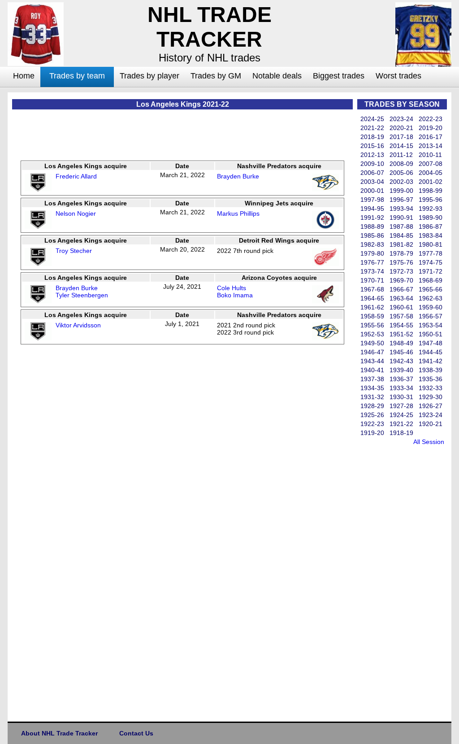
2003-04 (372, 181)
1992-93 (430, 208)
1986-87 (430, 226)
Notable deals (277, 75)
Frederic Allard (76, 176)
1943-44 (372, 361)
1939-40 (401, 370)
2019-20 (430, 127)
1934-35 (372, 388)
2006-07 (372, 172)
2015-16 (372, 145)
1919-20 (372, 432)
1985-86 (372, 235)
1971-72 (430, 271)
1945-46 (401, 352)
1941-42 (430, 361)
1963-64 (401, 298)
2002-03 (401, 181)
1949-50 (372, 343)
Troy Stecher (74, 250)
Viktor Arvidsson (78, 325)
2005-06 (401, 172)
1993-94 (401, 208)
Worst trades (398, 75)
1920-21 (430, 423)
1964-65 (372, 298)
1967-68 (372, 289)
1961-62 (372, 307)
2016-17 (430, 136)
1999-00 (401, 190)
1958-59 (372, 316)
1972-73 (401, 271)
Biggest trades (338, 75)
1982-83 (372, 244)
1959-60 (430, 307)
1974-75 (430, 262)
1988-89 (372, 226)
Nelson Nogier (76, 213)
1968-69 (430, 280)
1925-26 (372, 414)
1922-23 (372, 423)
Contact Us (136, 733)
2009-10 (372, 163)
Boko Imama (235, 295)
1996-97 (401, 199)
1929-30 (430, 396)
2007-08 (430, 163)
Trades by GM (216, 75)
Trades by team (77, 75)
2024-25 (372, 118)
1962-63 (430, 298)
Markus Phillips (238, 213)
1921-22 (401, 423)
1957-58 (401, 316)
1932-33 (430, 388)
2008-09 (401, 163)
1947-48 (430, 343)
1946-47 (372, 352)
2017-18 (401, 136)
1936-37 (401, 379)
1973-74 (372, 271)
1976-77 (372, 262)
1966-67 (401, 289)
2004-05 (430, 172)
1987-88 (401, 226)
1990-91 (401, 217)
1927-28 (401, 405)
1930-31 (401, 396)
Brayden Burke (238, 176)
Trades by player (149, 75)
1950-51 (430, 334)
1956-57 (430, 316)
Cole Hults (231, 288)
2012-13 (372, 154)
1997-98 (372, 199)
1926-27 (430, 405)
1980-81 (430, 244)
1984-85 (401, 235)
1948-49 (401, 343)
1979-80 (372, 253)
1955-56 (372, 325)
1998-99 (430, 190)
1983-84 (430, 235)
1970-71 (372, 280)
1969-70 (401, 280)
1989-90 (430, 217)
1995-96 (430, 199)
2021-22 (372, 127)
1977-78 (430, 253)
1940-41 (372, 370)
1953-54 (430, 325)
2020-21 (401, 127)
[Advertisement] (393, 581)
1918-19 (401, 432)
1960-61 (401, 307)
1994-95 (372, 208)
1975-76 (401, 262)
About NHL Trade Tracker (59, 733)
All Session (428, 441)
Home (24, 75)
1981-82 (401, 244)
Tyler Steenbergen (82, 295)
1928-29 (372, 405)
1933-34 (401, 388)
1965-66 (430, 289)
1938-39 (430, 370)
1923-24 (430, 414)
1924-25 (401, 414)
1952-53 (372, 334)
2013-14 (430, 145)
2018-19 (372, 136)
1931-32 (372, 396)
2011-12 (401, 154)
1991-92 (372, 217)
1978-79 (401, 253)
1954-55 (401, 325)
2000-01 (372, 190)
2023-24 (401, 118)
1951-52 (401, 334)
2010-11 (430, 154)
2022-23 (430, 118)
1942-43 (401, 361)
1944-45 (430, 352)
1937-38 (372, 379)
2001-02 (430, 181)
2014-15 (401, 145)
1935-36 (430, 379)
